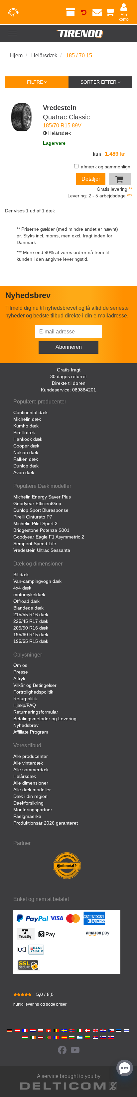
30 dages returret (68, 376)
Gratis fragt (68, 369)
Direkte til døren (68, 383)
